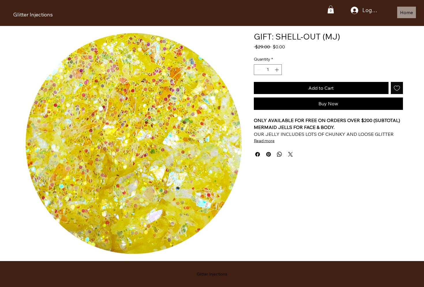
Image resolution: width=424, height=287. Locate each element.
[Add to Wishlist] (397, 88)
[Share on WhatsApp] (279, 154)
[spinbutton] (268, 70)
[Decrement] (258, 70)
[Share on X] (290, 154)
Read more (264, 140)
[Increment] (277, 70)
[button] (330, 9)
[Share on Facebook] (257, 154)
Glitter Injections (33, 14)
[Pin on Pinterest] (268, 154)
